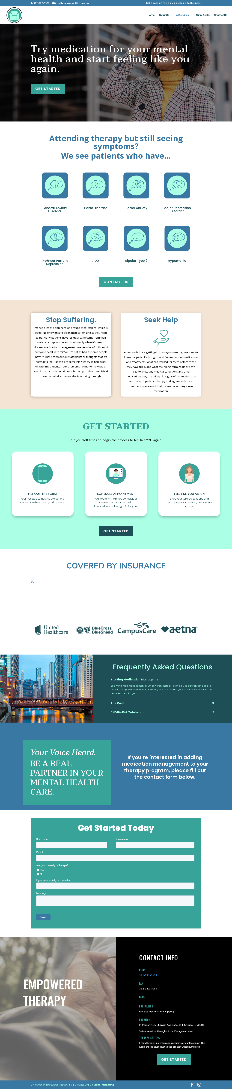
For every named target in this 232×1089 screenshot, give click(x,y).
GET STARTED (116, 531)
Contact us (116, 282)
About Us (163, 15)
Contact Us (220, 15)
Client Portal (203, 15)
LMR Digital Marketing (101, 1084)
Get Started (48, 88)
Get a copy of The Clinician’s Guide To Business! (173, 3)
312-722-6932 (148, 975)
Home (151, 15)
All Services (182, 15)
